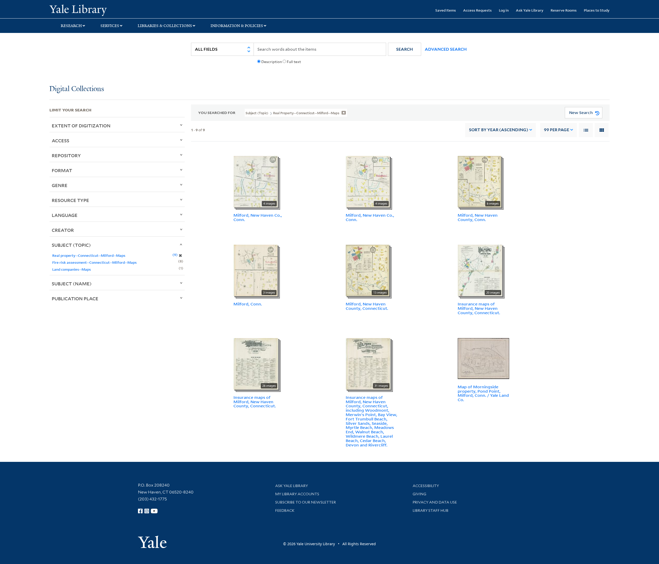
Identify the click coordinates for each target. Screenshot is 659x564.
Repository (66, 155)
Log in (504, 10)
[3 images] (255, 270)
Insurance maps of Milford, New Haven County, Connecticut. (479, 308)
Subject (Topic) (71, 245)
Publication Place (75, 298)
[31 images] (368, 363)
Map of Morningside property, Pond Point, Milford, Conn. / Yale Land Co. (483, 393)
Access (60, 140)
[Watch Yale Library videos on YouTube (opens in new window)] (154, 511)
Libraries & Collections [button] (165, 25)
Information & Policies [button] (237, 25)
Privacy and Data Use (435, 502)
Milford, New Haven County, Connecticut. (367, 306)
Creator (63, 230)
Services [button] (109, 25)
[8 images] (479, 181)
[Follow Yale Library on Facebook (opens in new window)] (140, 511)
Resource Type (70, 200)
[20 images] (480, 270)
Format (62, 170)
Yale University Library (91, 9)
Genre (59, 185)
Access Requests (477, 10)
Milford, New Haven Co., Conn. (257, 217)
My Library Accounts (297, 494)
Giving (419, 494)
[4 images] (255, 181)
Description (271, 62)
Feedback (284, 510)
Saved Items (445, 10)
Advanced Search (446, 49)
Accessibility (426, 486)
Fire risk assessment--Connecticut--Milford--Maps (94, 262)
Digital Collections (76, 89)
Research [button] (71, 25)
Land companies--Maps (71, 269)
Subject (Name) (72, 283)
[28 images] (255, 363)
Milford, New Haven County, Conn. (478, 217)
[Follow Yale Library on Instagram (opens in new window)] (146, 511)
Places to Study (597, 10)
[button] (404, 49)
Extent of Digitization (81, 125)
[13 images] (367, 270)
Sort (498, 129)
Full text (294, 62)
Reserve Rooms (564, 10)
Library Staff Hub (430, 510)
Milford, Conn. (247, 303)
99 (556, 129)
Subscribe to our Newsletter (305, 502)
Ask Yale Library (529, 10)
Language (64, 215)
